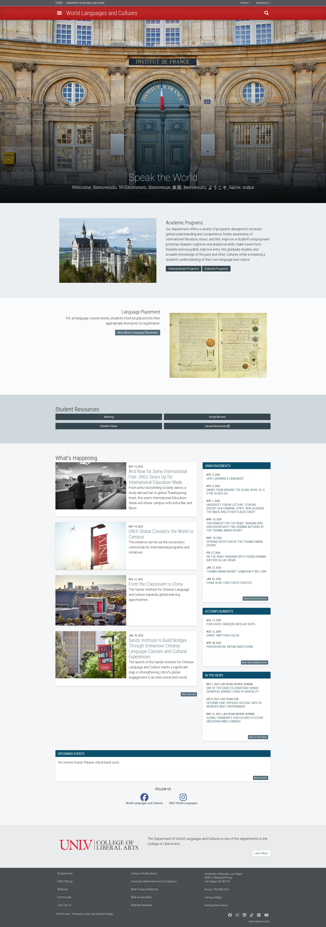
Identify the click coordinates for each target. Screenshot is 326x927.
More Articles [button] (189, 694)
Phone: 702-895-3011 (217, 889)
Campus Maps (213, 897)
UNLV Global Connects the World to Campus (126, 545)
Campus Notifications (144, 873)
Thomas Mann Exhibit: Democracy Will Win (236, 569)
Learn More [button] (261, 853)
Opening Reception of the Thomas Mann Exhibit (236, 541)
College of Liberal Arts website (98, 845)
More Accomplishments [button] (254, 662)
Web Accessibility (141, 897)
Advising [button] (109, 416)
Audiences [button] (262, 3)
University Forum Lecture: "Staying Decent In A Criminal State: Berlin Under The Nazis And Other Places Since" (236, 506)
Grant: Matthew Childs (236, 633)
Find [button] (266, 13)
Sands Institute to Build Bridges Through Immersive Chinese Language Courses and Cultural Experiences (126, 658)
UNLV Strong (64, 881)
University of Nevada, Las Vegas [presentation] (85, 3)
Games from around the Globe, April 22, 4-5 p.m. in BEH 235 (236, 489)
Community (64, 897)
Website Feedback (141, 905)
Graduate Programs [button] (216, 268)
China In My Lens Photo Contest (236, 581)
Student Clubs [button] (108, 426)
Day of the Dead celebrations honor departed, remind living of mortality (236, 687)
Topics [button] (244, 3)
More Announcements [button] (255, 598)
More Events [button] (260, 778)
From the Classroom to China (126, 600)
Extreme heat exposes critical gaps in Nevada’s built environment (236, 702)
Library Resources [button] (215, 426)
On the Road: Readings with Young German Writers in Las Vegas (236, 556)
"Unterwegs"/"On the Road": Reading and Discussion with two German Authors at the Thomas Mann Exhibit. (236, 525)
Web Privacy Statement (144, 889)
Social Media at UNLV (259, 921)
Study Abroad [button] (217, 416)
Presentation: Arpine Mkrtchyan (236, 644)
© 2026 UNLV (63, 914)
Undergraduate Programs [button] (183, 268)
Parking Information (216, 905)
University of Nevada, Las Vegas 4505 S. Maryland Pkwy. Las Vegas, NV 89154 (223, 877)
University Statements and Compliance (154, 881)
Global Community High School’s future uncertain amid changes (236, 717)
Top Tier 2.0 (64, 905)
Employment (64, 873)
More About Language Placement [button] (138, 332)
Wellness (62, 889)
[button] (59, 13)
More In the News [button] (258, 737)
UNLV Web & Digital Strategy (99, 914)
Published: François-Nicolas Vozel (236, 622)
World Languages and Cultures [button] (144, 803)
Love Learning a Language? (236, 476)
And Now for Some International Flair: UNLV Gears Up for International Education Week (126, 489)
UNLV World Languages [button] (183, 803)
